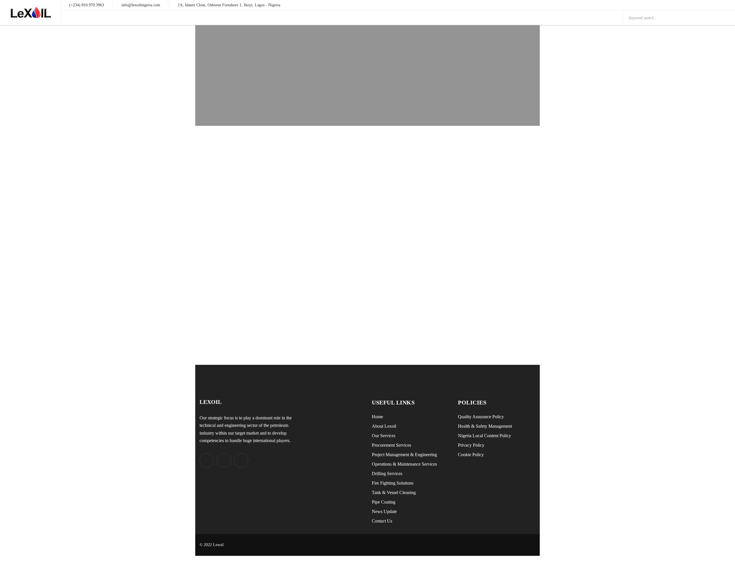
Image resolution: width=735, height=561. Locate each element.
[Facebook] (224, 460)
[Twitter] (207, 460)
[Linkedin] (241, 460)
